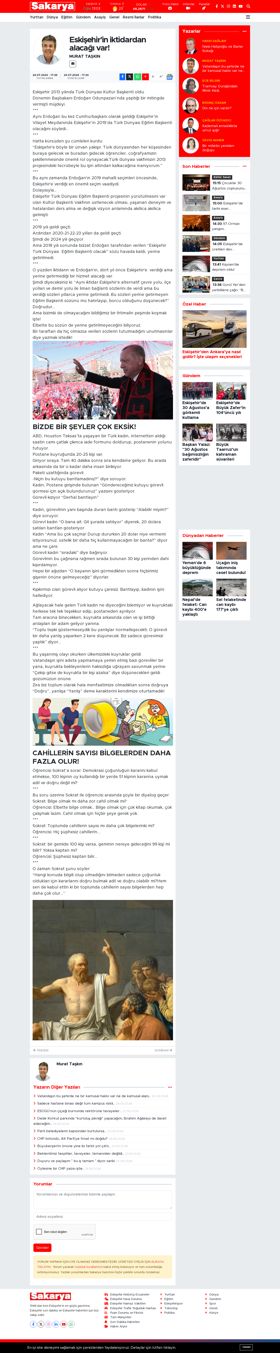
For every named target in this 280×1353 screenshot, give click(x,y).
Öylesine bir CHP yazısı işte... (61, 1168)
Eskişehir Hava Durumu (126, 1299)
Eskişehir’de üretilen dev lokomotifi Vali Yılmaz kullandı (227, 247)
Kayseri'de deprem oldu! (225, 267)
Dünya (52, 17)
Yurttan (36, 17)
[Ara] (248, 6)
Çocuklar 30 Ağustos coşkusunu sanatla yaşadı (228, 186)
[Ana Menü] (248, 17)
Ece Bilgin (211, 80)
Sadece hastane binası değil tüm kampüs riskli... (76, 1103)
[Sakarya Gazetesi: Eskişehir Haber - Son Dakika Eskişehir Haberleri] (52, 6)
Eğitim (66, 17)
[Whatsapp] (71, 1324)
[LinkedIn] (56, 1324)
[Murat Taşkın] (48, 49)
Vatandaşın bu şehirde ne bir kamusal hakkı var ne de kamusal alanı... (94, 1096)
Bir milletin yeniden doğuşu (218, 148)
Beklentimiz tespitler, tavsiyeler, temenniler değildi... (81, 1153)
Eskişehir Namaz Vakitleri (128, 1303)
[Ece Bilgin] (190, 85)
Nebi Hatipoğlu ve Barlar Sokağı (222, 49)
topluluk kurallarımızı (89, 1266)
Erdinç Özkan (214, 102)
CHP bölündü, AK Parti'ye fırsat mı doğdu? (73, 1138)
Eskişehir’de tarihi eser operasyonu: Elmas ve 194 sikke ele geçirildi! (228, 206)
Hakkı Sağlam (214, 41)
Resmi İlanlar (134, 17)
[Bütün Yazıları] (170, 1087)
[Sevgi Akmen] (190, 145)
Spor (212, 1303)
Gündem (83, 17)
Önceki (42, 1050)
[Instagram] (48, 1324)
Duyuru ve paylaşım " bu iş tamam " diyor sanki (76, 1161)
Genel (114, 17)
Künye (213, 1312)
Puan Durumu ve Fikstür (126, 1312)
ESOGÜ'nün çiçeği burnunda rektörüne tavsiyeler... (79, 1111)
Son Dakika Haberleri (125, 1322)
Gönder (42, 1247)
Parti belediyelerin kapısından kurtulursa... (72, 1131)
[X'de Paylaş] (129, 76)
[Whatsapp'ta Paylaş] (137, 76)
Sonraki (162, 1050)
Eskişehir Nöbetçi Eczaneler (129, 1294)
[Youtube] (63, 1324)
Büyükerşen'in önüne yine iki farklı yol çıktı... (74, 1146)
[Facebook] (33, 1324)
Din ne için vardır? (217, 108)
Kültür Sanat (222, 177)
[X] (41, 1324)
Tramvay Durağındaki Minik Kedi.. (219, 88)
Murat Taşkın (84, 56)
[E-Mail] (72, 64)
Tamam (246, 1347)
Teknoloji (171, 1308)
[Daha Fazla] (145, 76)
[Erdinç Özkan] (190, 105)
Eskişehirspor (173, 1303)
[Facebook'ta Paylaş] (122, 76)
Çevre (218, 279)
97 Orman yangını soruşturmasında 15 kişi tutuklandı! (228, 227)
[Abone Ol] (169, 77)
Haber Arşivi (118, 1326)
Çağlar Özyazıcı (216, 120)
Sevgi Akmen (213, 140)
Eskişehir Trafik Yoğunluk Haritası (133, 1308)
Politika (154, 17)
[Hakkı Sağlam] (190, 45)
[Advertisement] (214, 497)
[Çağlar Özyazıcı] (190, 125)
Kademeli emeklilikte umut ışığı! (219, 128)
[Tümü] (245, 31)
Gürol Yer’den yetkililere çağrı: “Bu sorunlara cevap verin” (228, 288)
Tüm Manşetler (120, 1317)
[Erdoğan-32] (103, 380)
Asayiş (100, 17)
